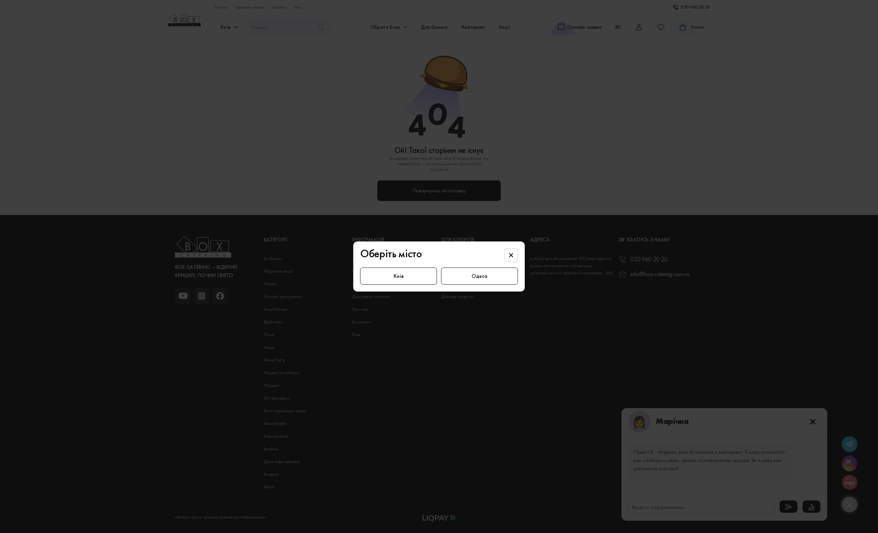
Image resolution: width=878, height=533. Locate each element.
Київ (399, 276)
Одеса (479, 276)
